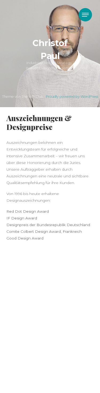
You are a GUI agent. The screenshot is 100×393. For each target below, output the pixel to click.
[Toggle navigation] (85, 14)
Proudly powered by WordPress (72, 97)
